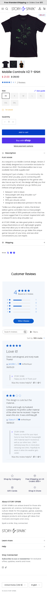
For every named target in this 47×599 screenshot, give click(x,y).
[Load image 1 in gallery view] (23, 36)
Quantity (6, 117)
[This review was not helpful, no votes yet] (38, 382)
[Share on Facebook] (11, 253)
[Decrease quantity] (4, 122)
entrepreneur (7, 513)
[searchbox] (13, 332)
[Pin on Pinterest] (14, 253)
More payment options (23, 146)
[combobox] (36, 338)
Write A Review (23, 321)
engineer (24, 511)
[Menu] (2, 8)
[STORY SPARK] (23, 8)
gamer (31, 511)
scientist (38, 511)
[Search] (8, 8)
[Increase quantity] (14, 122)
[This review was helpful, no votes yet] (34, 382)
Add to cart (23, 132)
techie (20, 513)
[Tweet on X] (8, 253)
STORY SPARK (11, 591)
